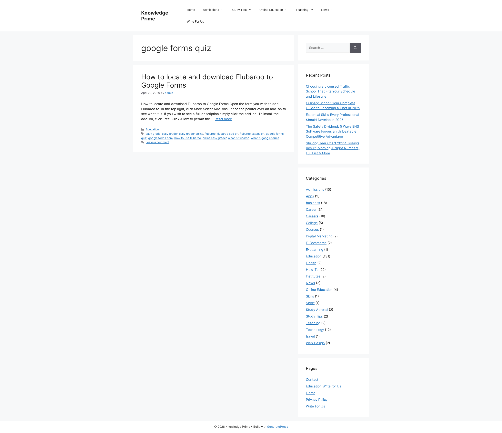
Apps (310, 196)
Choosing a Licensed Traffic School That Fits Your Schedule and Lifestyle (330, 91)
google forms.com (160, 138)
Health (311, 263)
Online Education (271, 10)
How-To (312, 270)
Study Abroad (317, 310)
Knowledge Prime (154, 16)
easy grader (169, 133)
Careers (312, 216)
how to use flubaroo (187, 138)
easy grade (153, 133)
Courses (312, 230)
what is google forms (265, 138)
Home (191, 10)
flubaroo (210, 133)
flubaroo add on (227, 133)
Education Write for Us (323, 386)
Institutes (313, 276)
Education (152, 129)
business (313, 203)
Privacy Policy (316, 400)
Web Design (315, 343)
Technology (315, 330)
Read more (223, 119)
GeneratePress (277, 426)
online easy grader (214, 138)
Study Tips (239, 10)
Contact (312, 380)
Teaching (302, 10)
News (325, 10)
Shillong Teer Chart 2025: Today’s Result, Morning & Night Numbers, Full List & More (332, 148)
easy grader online (191, 133)
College (312, 223)
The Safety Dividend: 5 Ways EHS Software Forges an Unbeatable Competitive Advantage (332, 131)
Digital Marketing (319, 236)
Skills (310, 296)
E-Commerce (316, 243)
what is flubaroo (238, 138)
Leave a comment (157, 142)
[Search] (355, 48)
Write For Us (195, 21)
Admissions (211, 10)
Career (311, 209)
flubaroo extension (252, 133)
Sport (310, 303)
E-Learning (314, 250)
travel (310, 336)
